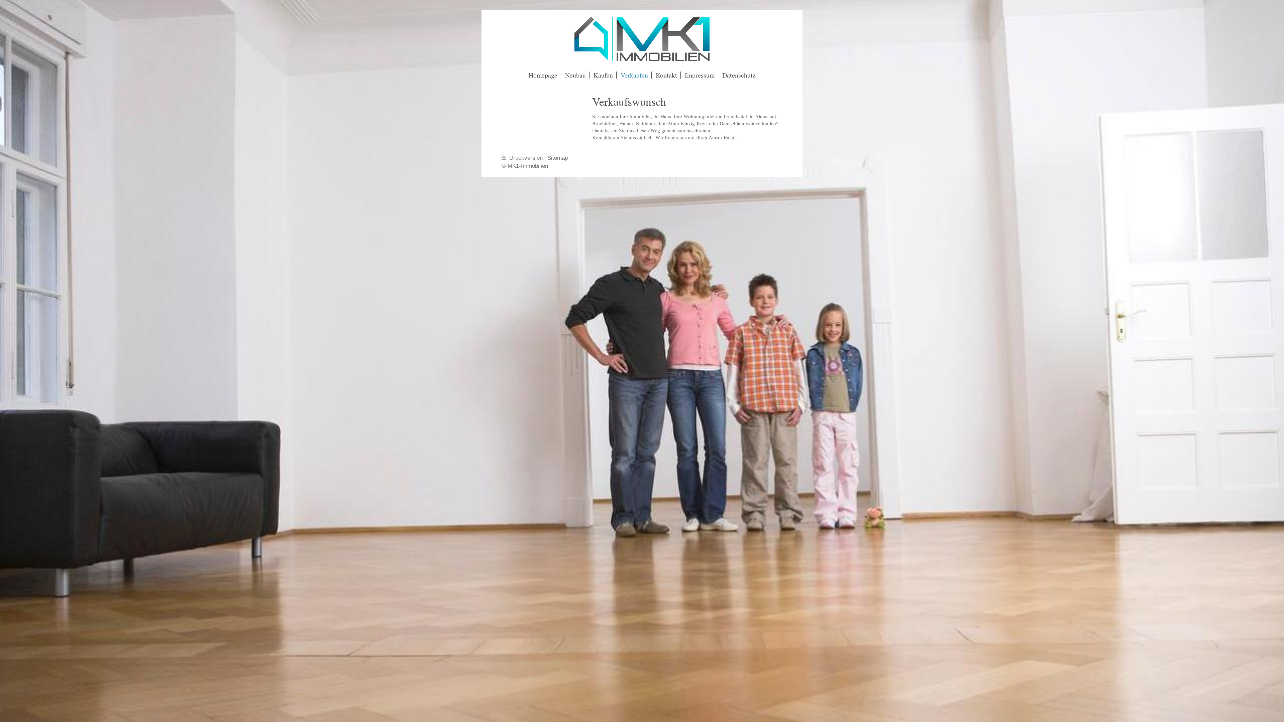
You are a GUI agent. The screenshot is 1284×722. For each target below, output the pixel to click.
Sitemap (557, 158)
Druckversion (526, 158)
